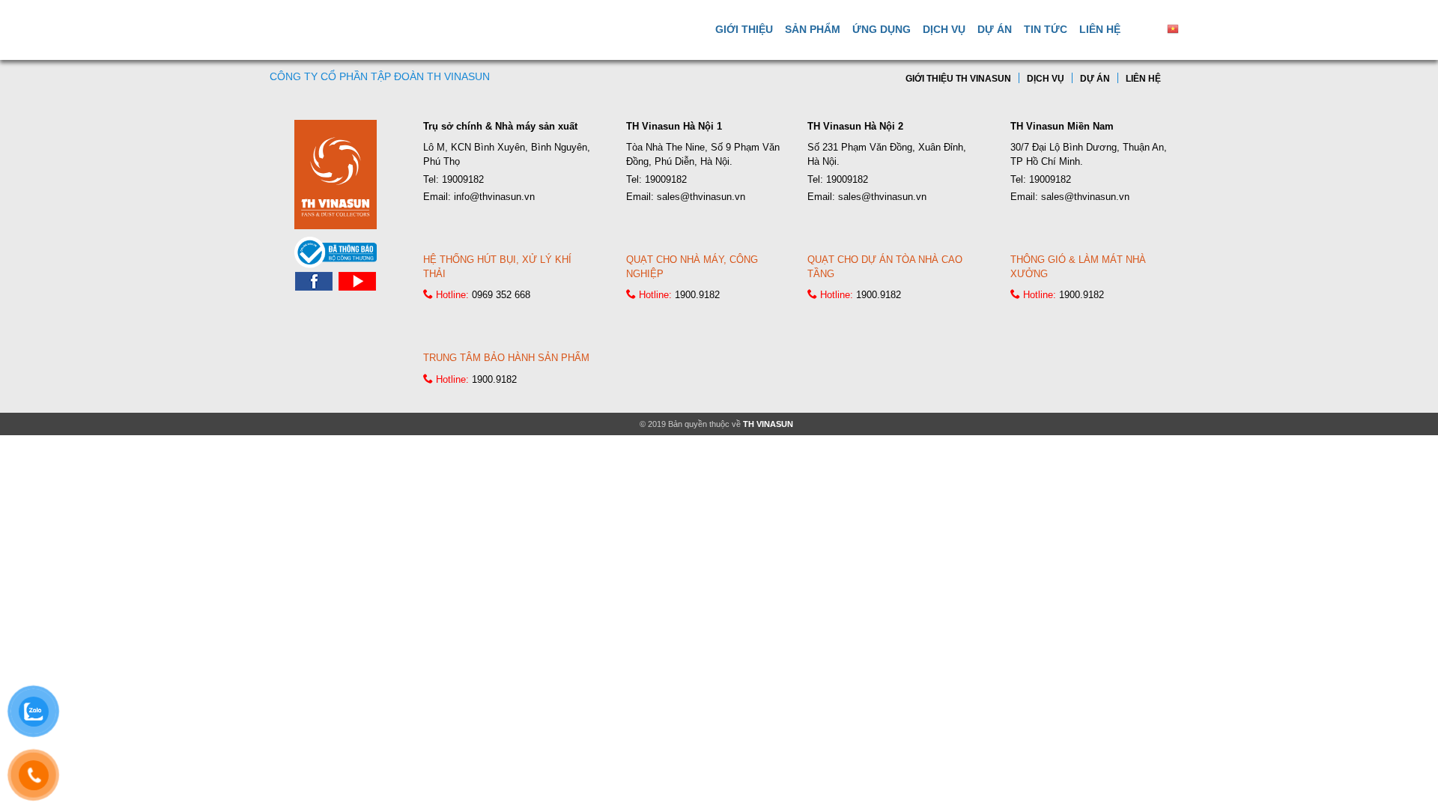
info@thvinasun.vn (494, 196)
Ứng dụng (881, 29)
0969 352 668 (501, 294)
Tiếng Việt (1204, 28)
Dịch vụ (944, 29)
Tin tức (1045, 29)
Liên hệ (1099, 29)
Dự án (994, 29)
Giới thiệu (744, 29)
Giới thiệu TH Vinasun (958, 78)
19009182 (463, 179)
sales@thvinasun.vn (701, 196)
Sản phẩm (812, 29)
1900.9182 (697, 294)
